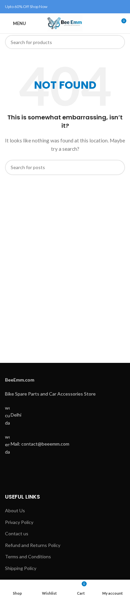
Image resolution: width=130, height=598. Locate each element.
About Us (15, 510)
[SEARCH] (118, 42)
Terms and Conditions (28, 556)
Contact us (16, 533)
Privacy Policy (19, 522)
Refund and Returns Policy (32, 545)
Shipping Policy (20, 568)
